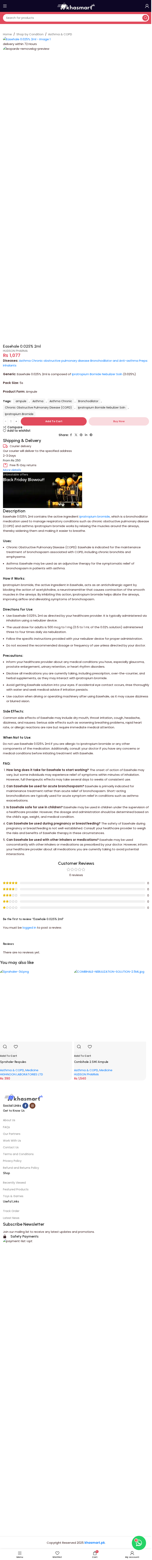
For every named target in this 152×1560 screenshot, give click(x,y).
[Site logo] (76, 6)
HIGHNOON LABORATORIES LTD (21, 1074)
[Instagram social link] (32, 1106)
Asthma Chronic (60, 401)
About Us (9, 1120)
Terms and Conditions (18, 1154)
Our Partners (11, 1134)
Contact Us (11, 1147)
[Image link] (23, 1098)
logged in (29, 927)
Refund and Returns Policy (21, 1168)
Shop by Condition (30, 34)
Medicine (31, 1070)
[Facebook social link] (71, 435)
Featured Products (15, 1189)
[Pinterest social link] (81, 435)
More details (12, 470)
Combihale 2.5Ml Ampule (91, 1062)
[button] (8, 1056)
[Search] (145, 18)
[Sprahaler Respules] (36, 1005)
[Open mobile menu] (5, 6)
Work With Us (12, 1141)
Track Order (11, 1211)
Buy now (119, 421)
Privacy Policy (12, 1161)
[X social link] (76, 435)
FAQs (6, 1127)
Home (7, 34)
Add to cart (53, 421)
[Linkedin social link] (86, 435)
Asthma (37, 401)
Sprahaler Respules (13, 1062)
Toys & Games (13, 1196)
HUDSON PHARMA (15, 351)
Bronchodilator (88, 401)
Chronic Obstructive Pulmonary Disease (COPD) (38, 407)
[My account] (147, 6)
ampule (20, 401)
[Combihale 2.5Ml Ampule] (110, 1005)
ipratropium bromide (94, 516)
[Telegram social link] (91, 435)
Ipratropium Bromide (19, 414)
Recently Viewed (14, 1183)
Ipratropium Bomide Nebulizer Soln (97, 374)
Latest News (11, 1218)
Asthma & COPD (60, 34)
